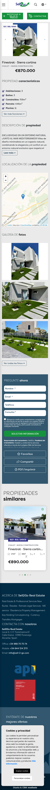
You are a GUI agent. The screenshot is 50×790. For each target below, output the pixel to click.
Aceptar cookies (22, 771)
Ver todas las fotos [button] (13, 363)
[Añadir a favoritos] (42, 509)
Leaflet (9, 225)
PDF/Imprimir (26, 469)
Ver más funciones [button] (13, 113)
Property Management (33, 610)
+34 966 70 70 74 (18, 643)
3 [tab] (25, 575)
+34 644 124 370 (19, 648)
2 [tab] (22, 575)
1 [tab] (19, 575)
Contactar (40, 16)
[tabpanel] (25, 538)
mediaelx (32, 787)
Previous (5, 39)
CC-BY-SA (43, 225)
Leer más (9, 152)
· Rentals (22, 605)
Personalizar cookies (22, 778)
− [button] (6, 180)
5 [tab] (30, 575)
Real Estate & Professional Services (19, 601)
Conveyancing (22, 614)
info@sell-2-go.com (19, 652)
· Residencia (15, 610)
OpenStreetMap (26, 225)
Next (44, 39)
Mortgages (16, 619)
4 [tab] (27, 575)
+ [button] (6, 176)
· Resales (13, 605)
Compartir (26, 461)
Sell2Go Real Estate (22, 4)
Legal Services (34, 605)
